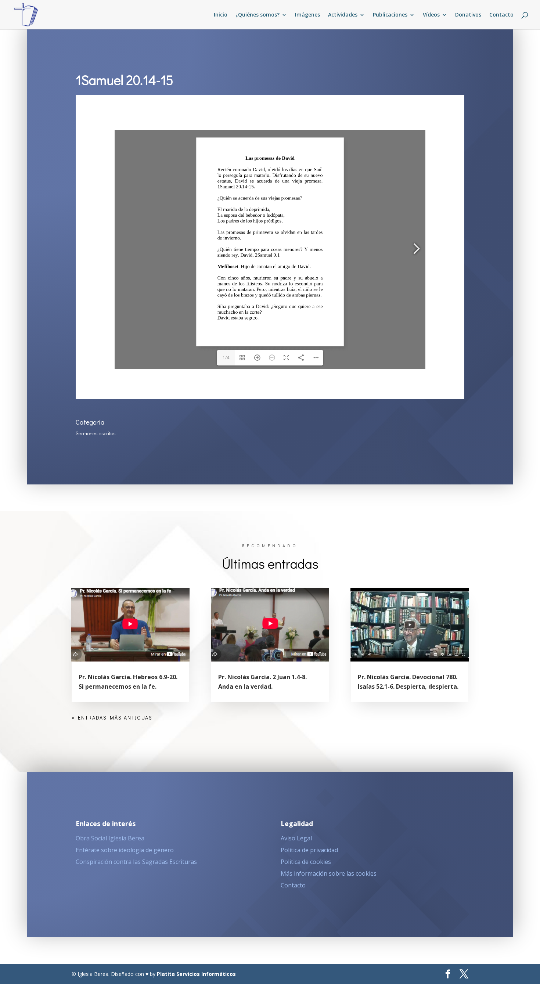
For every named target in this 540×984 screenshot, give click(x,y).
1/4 (226, 357)
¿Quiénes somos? (257, 15)
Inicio (220, 15)
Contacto (501, 15)
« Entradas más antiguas (112, 717)
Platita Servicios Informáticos (196, 973)
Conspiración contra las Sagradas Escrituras (136, 862)
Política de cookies (306, 862)
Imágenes (307, 15)
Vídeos (431, 15)
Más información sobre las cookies (329, 873)
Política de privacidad (309, 850)
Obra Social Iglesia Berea (110, 838)
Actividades (342, 15)
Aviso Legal (296, 838)
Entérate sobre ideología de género (125, 850)
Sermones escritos (96, 433)
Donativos (468, 15)
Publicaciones (390, 15)
